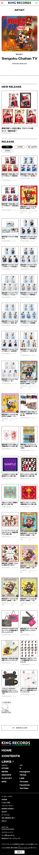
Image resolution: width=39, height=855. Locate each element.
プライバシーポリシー (8, 805)
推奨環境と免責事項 (8, 808)
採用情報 (4, 799)
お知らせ (4, 821)
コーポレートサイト (7, 796)
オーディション (6, 815)
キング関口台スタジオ (8, 835)
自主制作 (4, 812)
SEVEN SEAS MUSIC (8, 829)
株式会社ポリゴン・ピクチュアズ (11, 838)
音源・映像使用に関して (8, 818)
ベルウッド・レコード (7, 832)
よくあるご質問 (6, 802)
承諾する (19, 852)
